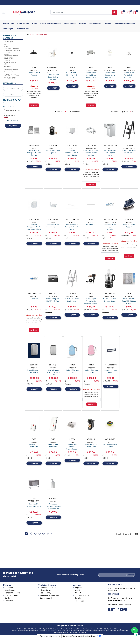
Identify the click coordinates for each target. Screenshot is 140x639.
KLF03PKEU (91, 368)
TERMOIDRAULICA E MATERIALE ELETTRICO (11, 75)
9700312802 (111, 368)
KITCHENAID (110, 293)
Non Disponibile (10, 116)
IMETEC (91, 293)
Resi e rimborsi (46, 598)
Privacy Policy (45, 590)
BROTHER (52, 293)
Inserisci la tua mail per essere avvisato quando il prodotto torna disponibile (34, 94)
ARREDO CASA (9, 42)
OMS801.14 (33, 296)
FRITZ (34, 439)
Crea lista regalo (11, 595)
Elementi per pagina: (119, 111)
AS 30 (34, 148)
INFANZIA (7, 60)
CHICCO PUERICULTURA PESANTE (34, 499)
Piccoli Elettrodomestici (124, 24)
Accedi (77, 590)
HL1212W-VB (53, 296)
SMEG (72, 365)
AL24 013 (72, 222)
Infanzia (82, 24)
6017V (53, 222)
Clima (34, 24)
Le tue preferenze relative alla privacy (79, 636)
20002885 (34, 442)
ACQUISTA (53, 88)
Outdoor (107, 24)
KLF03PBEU (72, 368)
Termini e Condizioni (48, 587)
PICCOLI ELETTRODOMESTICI (11, 69)
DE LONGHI (53, 145)
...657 (46, 533)
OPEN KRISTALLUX (110, 145)
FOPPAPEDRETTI (53, 67)
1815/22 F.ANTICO (129, 70)
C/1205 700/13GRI (91, 70)
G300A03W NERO (129, 148)
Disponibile (13, 110)
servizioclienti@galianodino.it (119, 604)
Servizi (7, 598)
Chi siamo (9, 587)
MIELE (34, 67)
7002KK (71, 148)
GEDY (129, 293)
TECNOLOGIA (8, 72)
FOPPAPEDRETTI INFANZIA (110, 365)
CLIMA (6, 46)
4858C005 (72, 70)
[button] (114, 12)
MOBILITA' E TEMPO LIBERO (10, 63)
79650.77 (34, 502)
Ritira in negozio (11, 590)
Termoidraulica (22, 29)
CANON (72, 67)
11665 (91, 296)
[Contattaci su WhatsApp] (134, 630)
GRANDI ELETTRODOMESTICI (11, 55)
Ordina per (59, 111)
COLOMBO (129, 145)
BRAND (6, 44)
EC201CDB (52, 148)
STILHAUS (53, 499)
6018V (34, 222)
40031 (110, 442)
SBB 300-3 (34, 70)
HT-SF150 (91, 222)
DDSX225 (53, 368)
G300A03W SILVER (72, 296)
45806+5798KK (91, 148)
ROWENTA (129, 219)
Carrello (78, 598)
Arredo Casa (8, 24)
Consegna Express (12, 593)
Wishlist (78, 593)
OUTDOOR (7, 66)
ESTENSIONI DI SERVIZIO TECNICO (12, 51)
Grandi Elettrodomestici (50, 24)
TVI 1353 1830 (128, 296)
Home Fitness (70, 24)
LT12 (109, 148)
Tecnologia (8, 29)
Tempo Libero (95, 24)
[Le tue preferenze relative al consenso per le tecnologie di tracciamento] (136, 635)
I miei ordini (79, 601)
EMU (91, 67)
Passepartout (75, 631)
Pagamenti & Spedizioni (49, 595)
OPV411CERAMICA (110, 222)
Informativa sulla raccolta (49, 636)
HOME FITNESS (9, 58)
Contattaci (9, 601)
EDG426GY (90, 442)
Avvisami (34, 105)
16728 (72, 442)
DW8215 (128, 222)
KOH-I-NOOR (72, 145)
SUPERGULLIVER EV (52, 71)
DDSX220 (34, 368)
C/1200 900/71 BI (109, 70)
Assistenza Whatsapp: (120, 599)
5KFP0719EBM (110, 296)
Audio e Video (23, 24)
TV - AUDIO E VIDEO (11, 78)
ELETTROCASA (34, 145)
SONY (91, 219)
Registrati (78, 587)
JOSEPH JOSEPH (110, 439)
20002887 (53, 442)
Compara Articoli (82, 595)
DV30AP (53, 502)
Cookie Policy (45, 593)
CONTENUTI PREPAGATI (12, 48)
